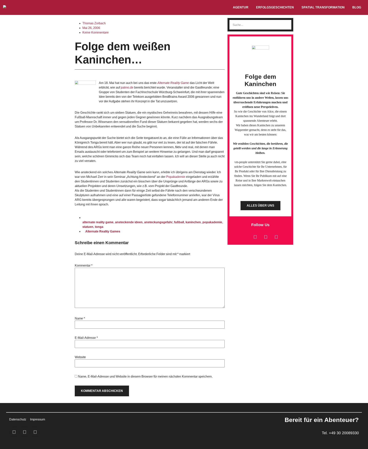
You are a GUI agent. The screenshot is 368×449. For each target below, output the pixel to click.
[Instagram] (265, 237)
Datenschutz (17, 419)
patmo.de (127, 87)
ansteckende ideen (129, 222)
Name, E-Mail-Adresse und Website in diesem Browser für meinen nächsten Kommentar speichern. (145, 376)
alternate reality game (97, 222)
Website (80, 357)
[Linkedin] (255, 237)
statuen (87, 226)
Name (80, 318)
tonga (99, 226)
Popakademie (176, 176)
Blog (356, 7)
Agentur (240, 7)
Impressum (37, 419)
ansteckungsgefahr (158, 222)
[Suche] (286, 25)
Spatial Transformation (323, 7)
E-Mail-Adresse (86, 337)
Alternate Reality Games (102, 231)
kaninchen (193, 222)
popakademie (212, 222)
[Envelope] (244, 237)
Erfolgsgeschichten (275, 7)
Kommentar (83, 265)
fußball (179, 222)
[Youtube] (276, 237)
